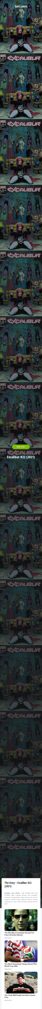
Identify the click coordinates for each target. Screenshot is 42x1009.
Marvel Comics (21, 447)
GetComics (21, 6)
